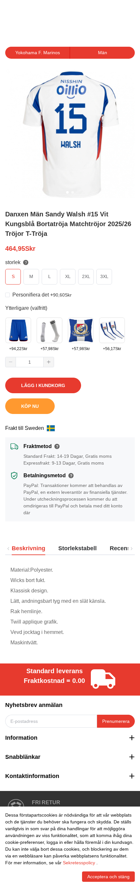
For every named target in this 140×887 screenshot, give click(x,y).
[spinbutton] (29, 362)
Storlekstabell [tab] (77, 548)
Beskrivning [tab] (28, 548)
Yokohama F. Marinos (37, 52)
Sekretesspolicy (79, 862)
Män (102, 52)
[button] (11, 362)
